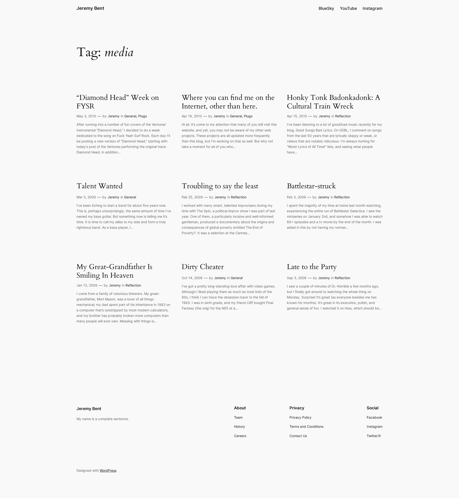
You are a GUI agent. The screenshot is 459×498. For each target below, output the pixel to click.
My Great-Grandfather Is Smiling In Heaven (114, 271)
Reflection (343, 116)
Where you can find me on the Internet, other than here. (228, 102)
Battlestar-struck (311, 186)
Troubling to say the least (220, 186)
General (130, 116)
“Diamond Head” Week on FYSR (117, 102)
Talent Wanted (99, 186)
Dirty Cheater (203, 267)
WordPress (108, 470)
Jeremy (114, 116)
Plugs (142, 116)
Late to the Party (312, 267)
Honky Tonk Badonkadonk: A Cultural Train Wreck (333, 102)
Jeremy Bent (90, 8)
